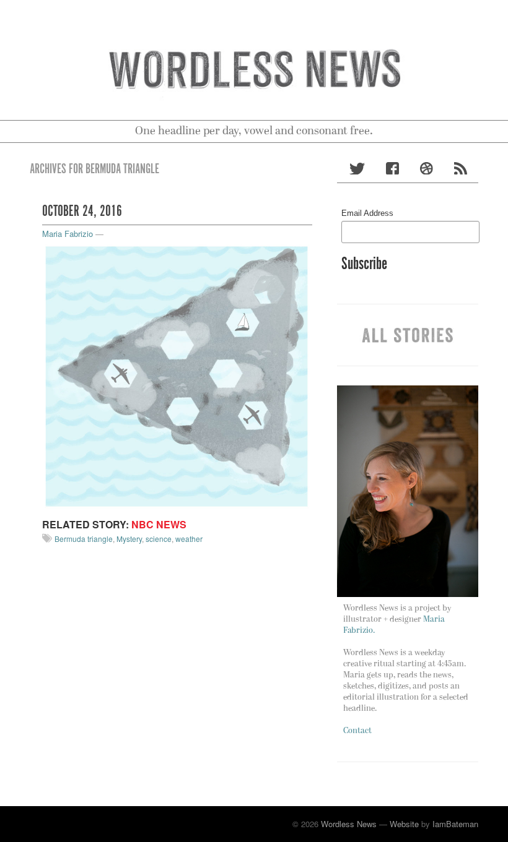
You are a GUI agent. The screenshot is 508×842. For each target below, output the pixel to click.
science (159, 538)
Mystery (129, 538)
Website (404, 824)
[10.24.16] (177, 375)
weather (189, 538)
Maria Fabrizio (67, 233)
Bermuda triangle (84, 538)
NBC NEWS (158, 524)
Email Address (367, 213)
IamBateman (455, 824)
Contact (357, 731)
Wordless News (349, 824)
